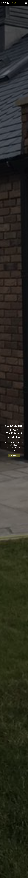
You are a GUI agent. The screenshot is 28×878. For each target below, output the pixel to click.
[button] (26, 3)
